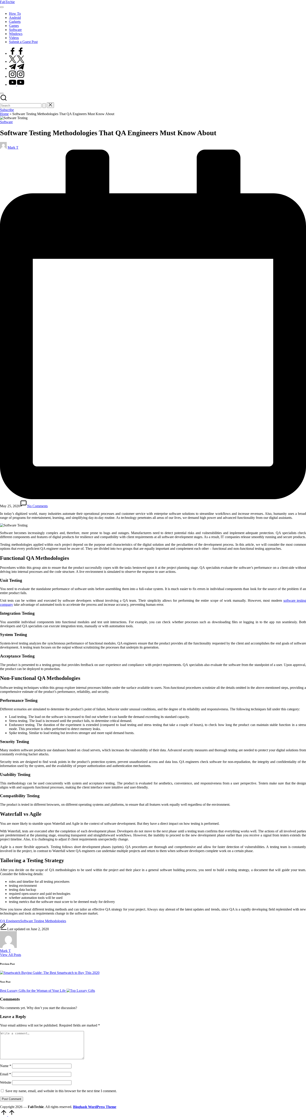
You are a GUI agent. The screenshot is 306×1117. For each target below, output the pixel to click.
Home (4, 114)
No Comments (37, 506)
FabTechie (7, 2)
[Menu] (2, 7)
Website (5, 1082)
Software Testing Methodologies (43, 921)
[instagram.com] (16, 76)
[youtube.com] (16, 84)
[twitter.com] (16, 61)
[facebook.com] (16, 53)
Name (5, 1066)
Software (6, 122)
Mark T (5, 951)
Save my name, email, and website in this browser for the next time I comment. (61, 1091)
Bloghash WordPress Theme (94, 1107)
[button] (44, 105)
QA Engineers (10, 921)
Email (5, 1074)
